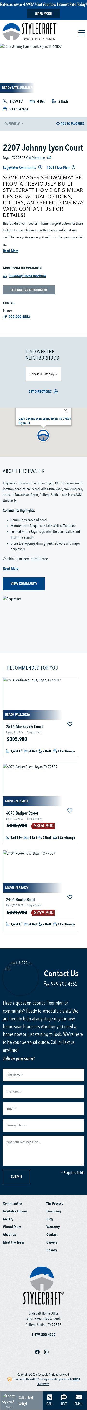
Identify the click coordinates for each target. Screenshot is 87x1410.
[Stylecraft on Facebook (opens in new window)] (39, 1352)
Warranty (53, 1226)
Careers (51, 1242)
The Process (54, 1203)
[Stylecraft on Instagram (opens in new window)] (48, 1352)
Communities (12, 1203)
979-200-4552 (64, 984)
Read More (10, 250)
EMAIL (78, 1404)
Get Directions (40, 391)
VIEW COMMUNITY (24, 583)
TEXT (64, 1404)
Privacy (51, 1250)
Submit (16, 1176)
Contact (52, 1234)
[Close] (65, 411)
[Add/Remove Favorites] (70, 724)
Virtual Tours (12, 1226)
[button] (43, 435)
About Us (9, 1234)
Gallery (8, 1219)
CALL (49, 1404)
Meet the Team (13, 1242)
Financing (53, 1211)
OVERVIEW (12, 124)
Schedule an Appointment (29, 290)
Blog (49, 1219)
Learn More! (43, 13)
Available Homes (15, 1211)
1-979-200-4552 (43, 1334)
